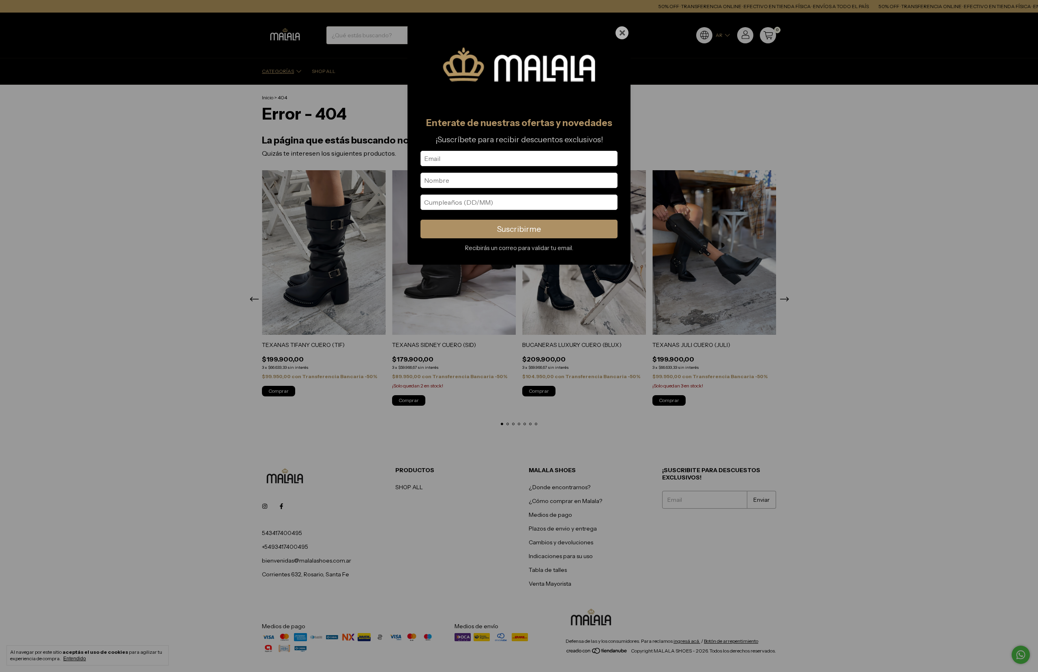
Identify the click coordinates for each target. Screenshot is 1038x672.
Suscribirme (519, 229)
